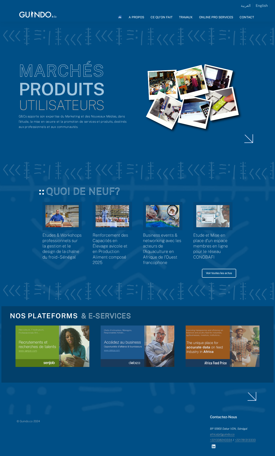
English (262, 5)
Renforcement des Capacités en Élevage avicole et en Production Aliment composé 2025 (110, 249)
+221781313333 (245, 440)
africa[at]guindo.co (222, 434)
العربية (246, 5)
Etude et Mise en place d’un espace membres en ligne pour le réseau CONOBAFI (210, 246)
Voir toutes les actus (219, 273)
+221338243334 (221, 440)
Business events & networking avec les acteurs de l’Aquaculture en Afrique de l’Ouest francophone (162, 249)
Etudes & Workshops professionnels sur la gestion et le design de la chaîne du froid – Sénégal (62, 246)
